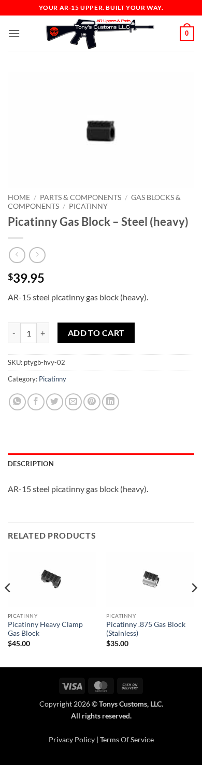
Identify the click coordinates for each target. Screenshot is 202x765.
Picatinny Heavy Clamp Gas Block (45, 629)
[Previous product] (37, 255)
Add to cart (96, 333)
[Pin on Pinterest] (91, 401)
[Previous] (8, 608)
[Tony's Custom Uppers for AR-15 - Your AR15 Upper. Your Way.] (100, 34)
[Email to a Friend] (73, 401)
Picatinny (88, 206)
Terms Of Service (127, 739)
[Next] (193, 608)
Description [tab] (31, 464)
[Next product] (17, 255)
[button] (14, 33)
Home (19, 197)
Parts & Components (80, 197)
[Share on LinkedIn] (110, 401)
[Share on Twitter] (54, 401)
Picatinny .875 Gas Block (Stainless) (145, 629)
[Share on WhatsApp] (17, 401)
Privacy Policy (72, 739)
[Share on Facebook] (36, 401)
